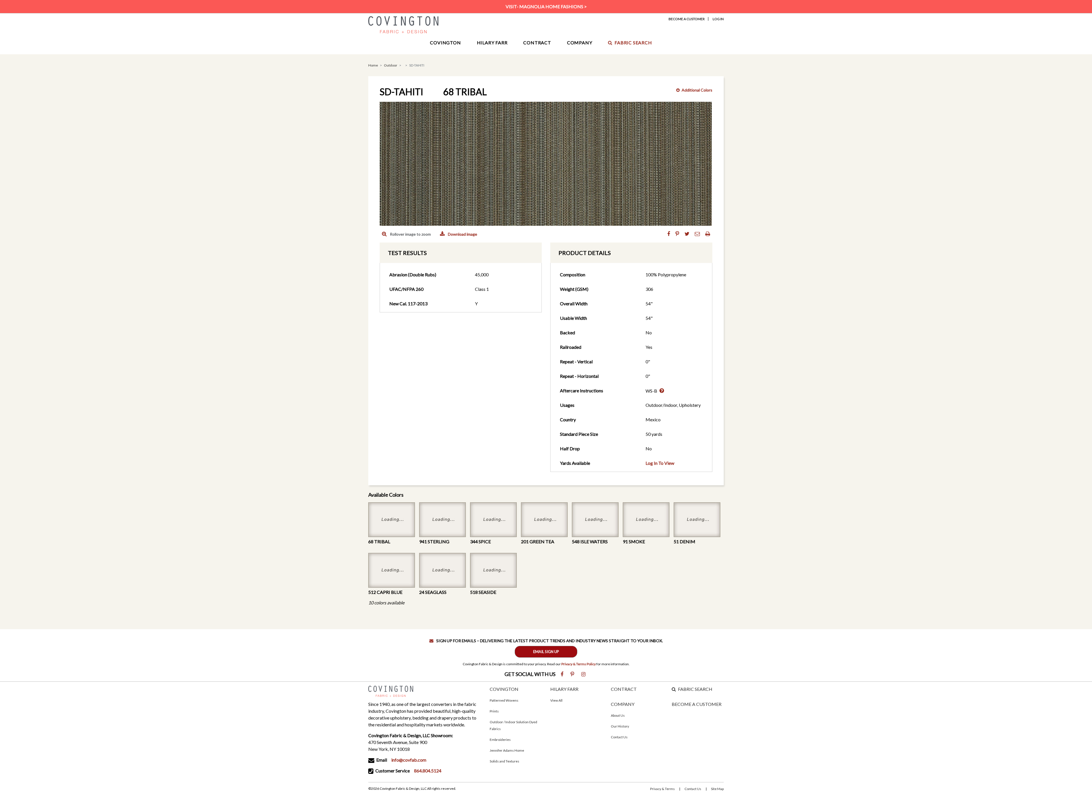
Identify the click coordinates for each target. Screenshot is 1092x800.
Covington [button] (445, 42)
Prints (494, 711)
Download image (462, 234)
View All (556, 700)
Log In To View (660, 463)
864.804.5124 (427, 770)
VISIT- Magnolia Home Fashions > (546, 6)
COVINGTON (504, 689)
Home (373, 65)
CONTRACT (624, 689)
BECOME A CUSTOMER (696, 704)
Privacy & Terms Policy (578, 664)
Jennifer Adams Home (507, 750)
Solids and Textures (504, 761)
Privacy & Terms (662, 789)
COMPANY (622, 704)
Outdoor (390, 65)
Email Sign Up (546, 651)
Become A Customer (687, 19)
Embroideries (500, 739)
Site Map (717, 789)
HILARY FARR (564, 689)
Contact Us (619, 737)
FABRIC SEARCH (695, 689)
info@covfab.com (408, 759)
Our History (620, 726)
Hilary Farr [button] (492, 42)
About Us (618, 715)
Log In (718, 19)
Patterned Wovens (504, 700)
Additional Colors (697, 90)
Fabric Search (633, 42)
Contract (537, 42)
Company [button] (579, 42)
